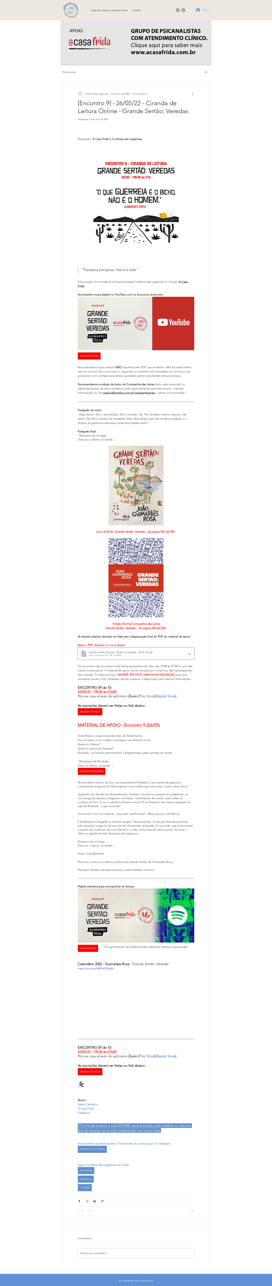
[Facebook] (178, 10)
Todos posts (69, 72)
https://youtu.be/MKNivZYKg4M (96, 968)
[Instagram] (183, 10)
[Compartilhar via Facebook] (79, 1201)
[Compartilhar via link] (102, 1201)
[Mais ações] (192, 94)
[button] (205, 72)
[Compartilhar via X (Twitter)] (86, 1201)
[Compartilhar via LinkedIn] (94, 1201)
